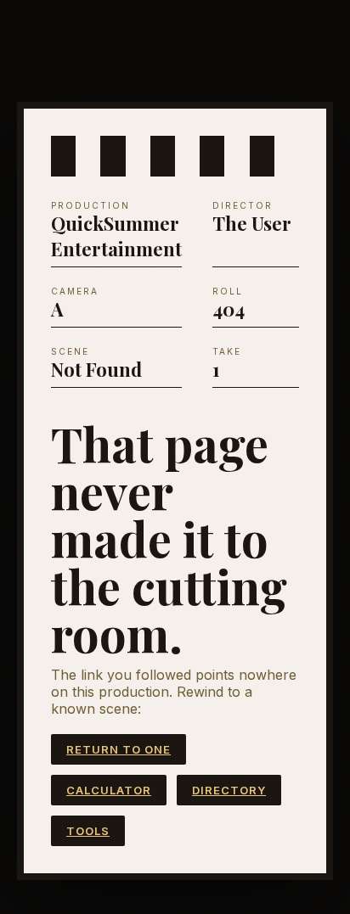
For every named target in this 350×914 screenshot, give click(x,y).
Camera (75, 291)
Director (242, 205)
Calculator (108, 790)
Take (226, 351)
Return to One (118, 749)
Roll (227, 291)
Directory (229, 790)
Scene (70, 351)
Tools (88, 831)
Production (90, 205)
